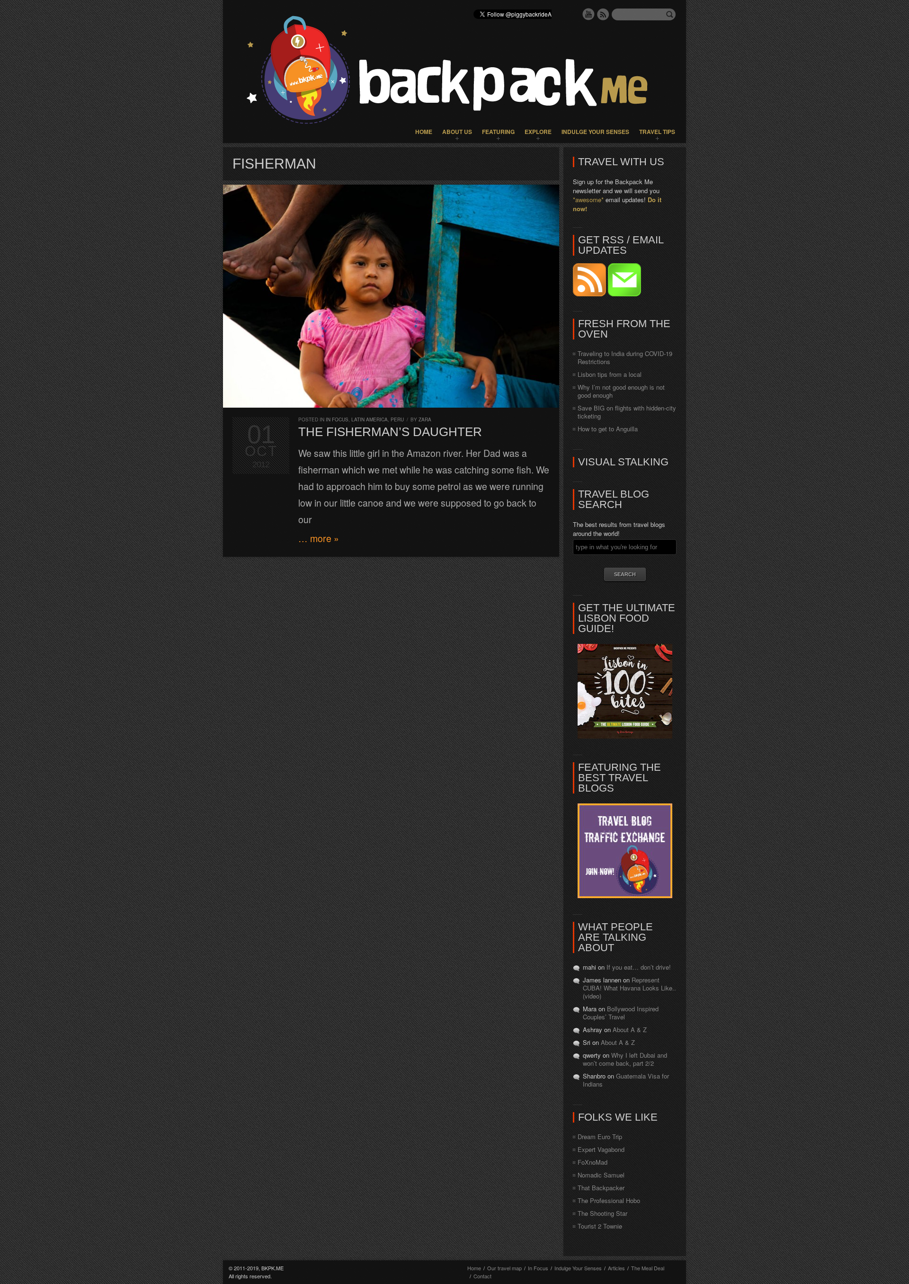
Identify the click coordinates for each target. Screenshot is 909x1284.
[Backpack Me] (454, 71)
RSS (603, 14)
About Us (457, 131)
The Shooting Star (602, 1213)
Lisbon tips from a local (610, 374)
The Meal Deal (647, 1268)
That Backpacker (601, 1187)
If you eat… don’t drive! (638, 967)
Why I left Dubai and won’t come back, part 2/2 (625, 1059)
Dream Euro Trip (600, 1136)
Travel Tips (657, 131)
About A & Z (630, 1029)
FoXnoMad (592, 1162)
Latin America (369, 419)
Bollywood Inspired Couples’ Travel (621, 1012)
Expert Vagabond (601, 1149)
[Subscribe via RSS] (590, 293)
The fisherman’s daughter (390, 432)
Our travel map (504, 1268)
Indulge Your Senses (595, 131)
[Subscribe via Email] (624, 293)
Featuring (498, 131)
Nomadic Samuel (601, 1174)
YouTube (588, 14)
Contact (482, 1276)
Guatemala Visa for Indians (626, 1079)
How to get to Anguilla (608, 428)
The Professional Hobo (609, 1200)
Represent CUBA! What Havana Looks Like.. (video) (629, 987)
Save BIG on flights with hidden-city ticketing (627, 411)
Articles (616, 1268)
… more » (318, 538)
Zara (425, 419)
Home (423, 131)
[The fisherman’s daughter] (391, 296)
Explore (538, 131)
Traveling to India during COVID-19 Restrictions (625, 357)
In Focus (337, 419)
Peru (397, 419)
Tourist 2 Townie (600, 1226)
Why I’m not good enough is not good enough (621, 391)
